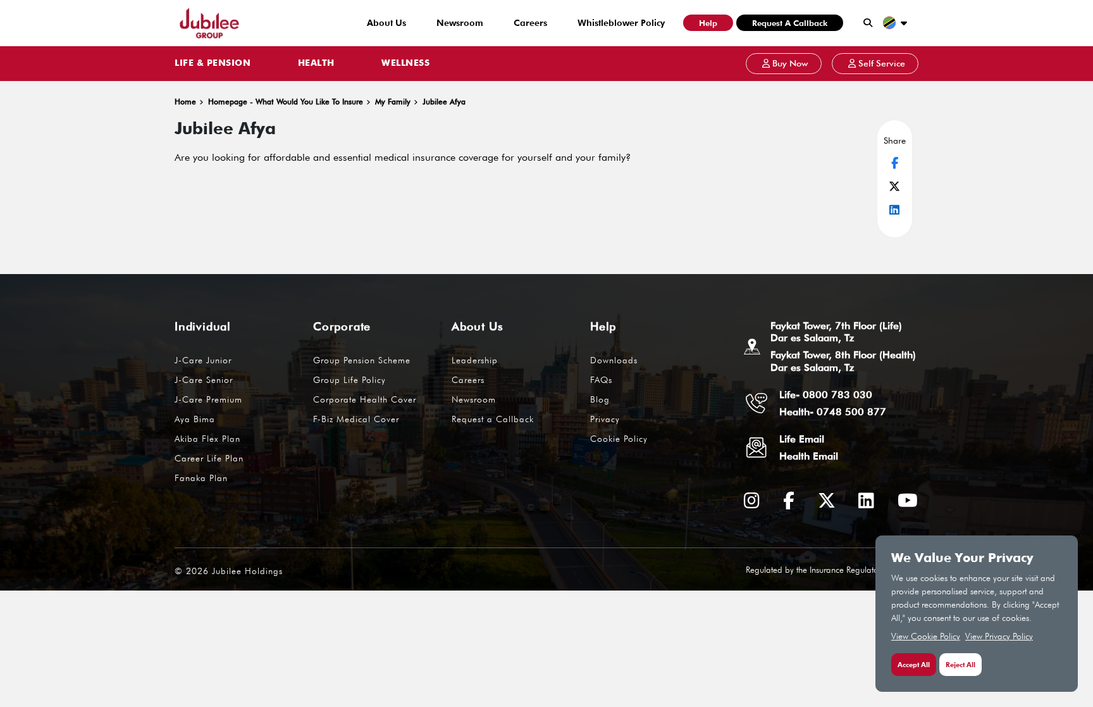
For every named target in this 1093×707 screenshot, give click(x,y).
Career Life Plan (209, 458)
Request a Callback (789, 23)
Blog (600, 399)
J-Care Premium (208, 399)
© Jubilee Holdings (229, 571)
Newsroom (459, 23)
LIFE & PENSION (212, 63)
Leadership (475, 360)
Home (185, 101)
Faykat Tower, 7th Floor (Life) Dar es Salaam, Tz (836, 332)
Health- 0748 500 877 (832, 412)
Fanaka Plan (201, 478)
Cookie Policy (619, 439)
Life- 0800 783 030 (825, 395)
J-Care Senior (204, 380)
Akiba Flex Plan (207, 439)
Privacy (605, 419)
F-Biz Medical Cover (356, 419)
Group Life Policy (349, 380)
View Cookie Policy (925, 636)
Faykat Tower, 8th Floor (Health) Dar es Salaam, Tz (843, 361)
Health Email (808, 456)
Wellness (405, 63)
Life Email (801, 439)
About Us (386, 23)
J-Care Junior (203, 360)
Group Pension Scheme (362, 360)
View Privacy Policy (999, 636)
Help (708, 23)
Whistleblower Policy (621, 23)
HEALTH (316, 63)
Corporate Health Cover (364, 399)
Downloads (614, 360)
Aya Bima (195, 419)
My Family (393, 101)
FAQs (601, 380)
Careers (530, 23)
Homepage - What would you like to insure (285, 101)
